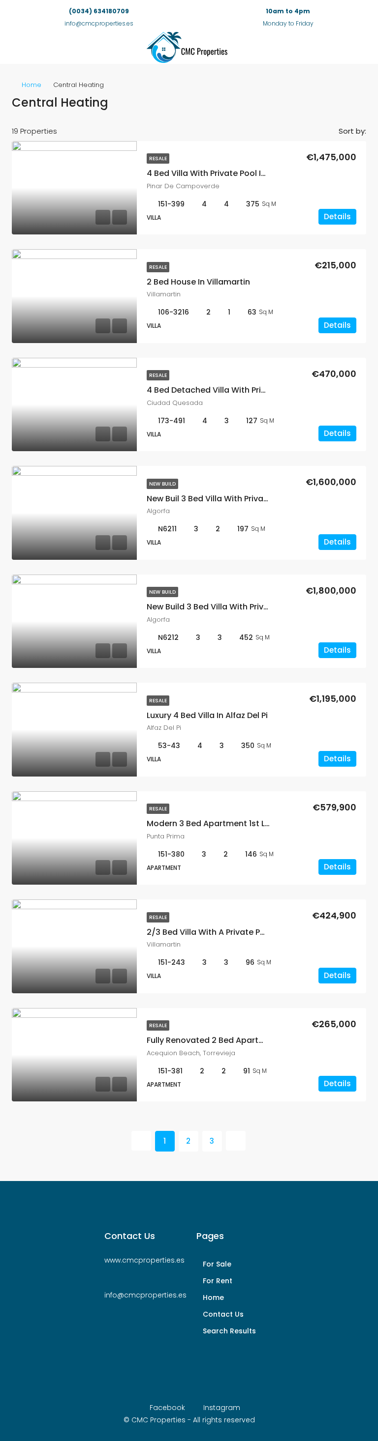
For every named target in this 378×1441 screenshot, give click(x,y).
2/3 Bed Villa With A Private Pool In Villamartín (237, 932)
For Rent (217, 1281)
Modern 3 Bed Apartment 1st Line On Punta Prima (243, 823)
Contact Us (223, 1314)
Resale (158, 158)
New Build (162, 484)
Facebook (167, 1407)
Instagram (220, 1407)
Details (337, 216)
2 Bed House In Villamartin (198, 282)
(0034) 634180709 (99, 11)
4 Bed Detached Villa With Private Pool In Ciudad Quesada (262, 390)
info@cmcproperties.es (145, 1295)
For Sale (217, 1264)
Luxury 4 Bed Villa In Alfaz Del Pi (207, 715)
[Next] (236, 1141)
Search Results (229, 1331)
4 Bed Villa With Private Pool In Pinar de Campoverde (251, 173)
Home (31, 84)
